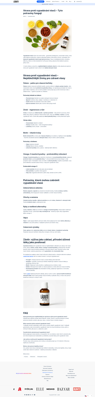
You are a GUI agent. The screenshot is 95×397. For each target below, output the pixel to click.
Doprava (47, 374)
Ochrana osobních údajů (47, 376)
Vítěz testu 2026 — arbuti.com (47, 4)
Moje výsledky (71, 377)
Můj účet (71, 371)
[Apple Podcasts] (32, 394)
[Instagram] (28, 394)
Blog (70, 1)
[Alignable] (30, 394)
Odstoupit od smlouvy (47, 372)
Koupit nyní (40, 1)
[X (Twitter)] (26, 394)
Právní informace (47, 366)
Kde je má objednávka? (71, 375)
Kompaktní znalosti (42, 356)
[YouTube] (34, 394)
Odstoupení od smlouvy (47, 370)
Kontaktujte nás (71, 373)
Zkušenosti (48, 1)
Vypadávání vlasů (31, 16)
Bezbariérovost (47, 378)
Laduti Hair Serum (28, 256)
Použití (63, 1)
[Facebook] (24, 394)
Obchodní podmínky (47, 368)
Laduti (28, 273)
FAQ (66, 1)
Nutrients (32, 356)
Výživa (26, 356)
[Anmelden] (74, 1)
